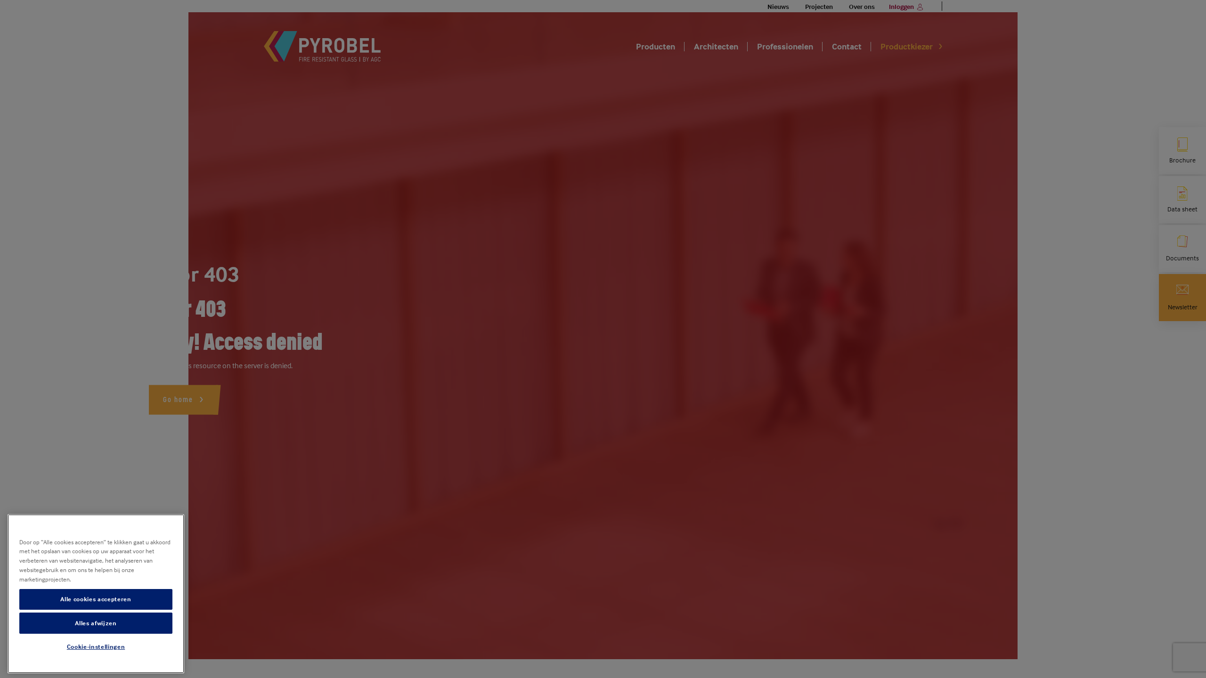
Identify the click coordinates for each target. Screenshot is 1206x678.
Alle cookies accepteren (95, 599)
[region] (96, 593)
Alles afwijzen (95, 623)
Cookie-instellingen (96, 646)
